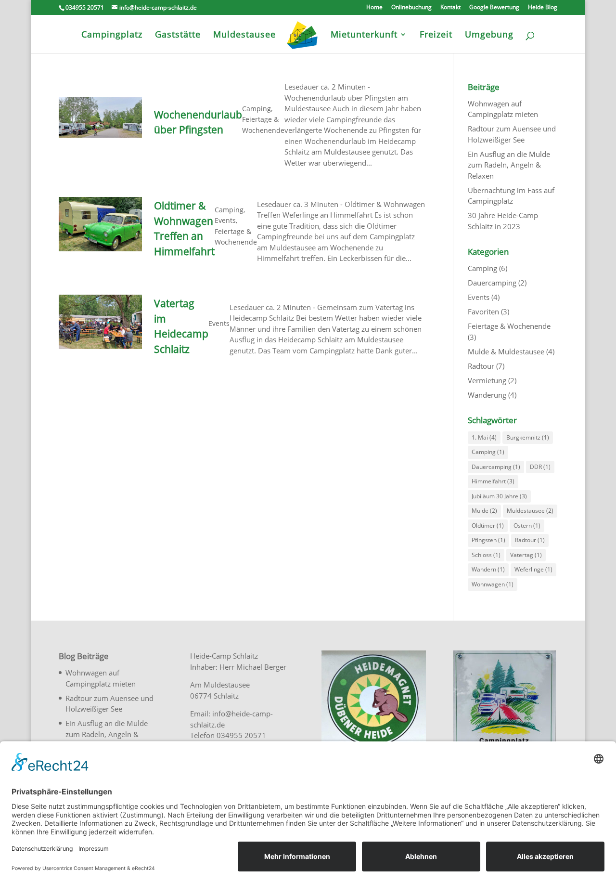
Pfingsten (488, 540)
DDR (540, 467)
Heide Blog (542, 7)
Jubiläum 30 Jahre (499, 496)
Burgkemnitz (527, 437)
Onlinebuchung (411, 7)
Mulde (484, 510)
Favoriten (483, 311)
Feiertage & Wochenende (509, 326)
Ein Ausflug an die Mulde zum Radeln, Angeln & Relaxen (509, 165)
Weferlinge (533, 569)
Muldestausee (530, 510)
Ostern (526, 525)
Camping (256, 108)
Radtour (481, 366)
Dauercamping (492, 282)
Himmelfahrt (493, 481)
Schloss (486, 555)
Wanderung (487, 395)
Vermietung (487, 380)
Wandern (488, 569)
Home (374, 7)
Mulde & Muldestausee (506, 351)
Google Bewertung (494, 7)
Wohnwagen (492, 584)
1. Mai (484, 437)
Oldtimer (488, 525)
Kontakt (450, 7)
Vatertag (526, 555)
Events (225, 220)
